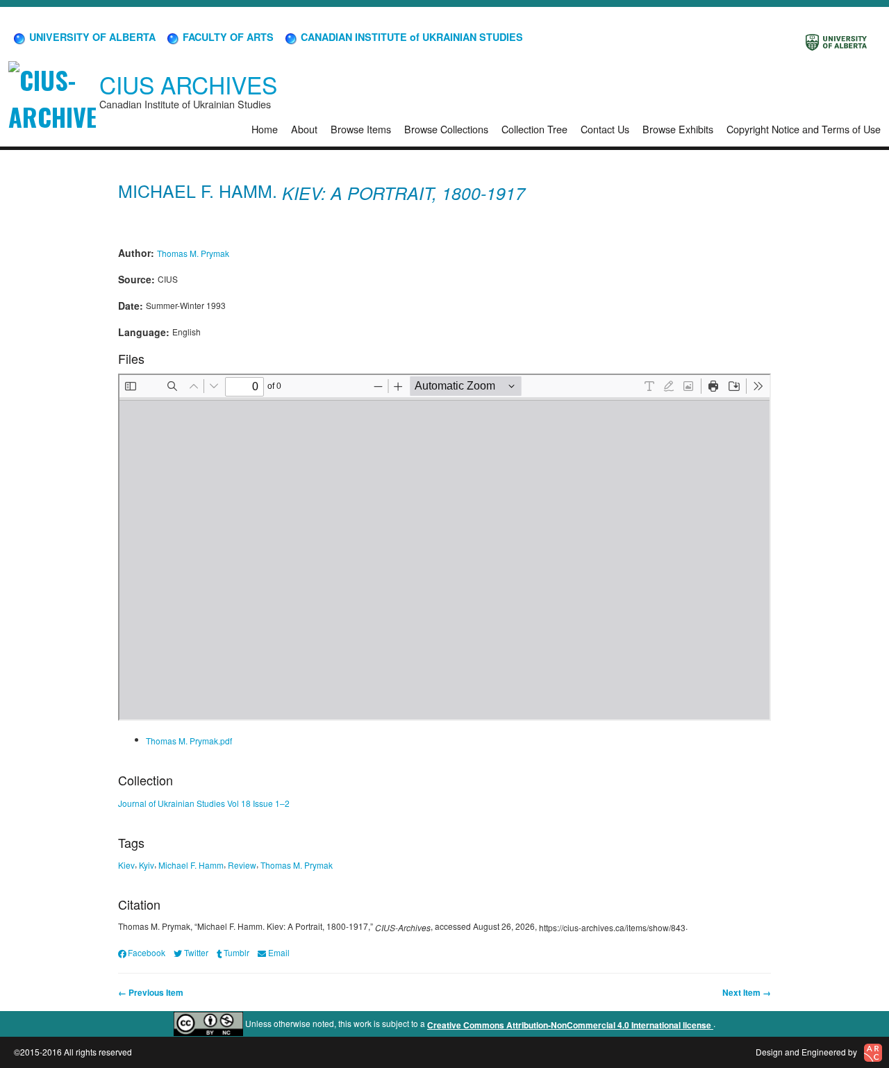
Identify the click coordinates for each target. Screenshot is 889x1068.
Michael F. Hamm (191, 865)
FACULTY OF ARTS (227, 37)
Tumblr (236, 952)
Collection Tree (534, 129)
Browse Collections (446, 129)
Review (242, 865)
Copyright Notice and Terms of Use (803, 129)
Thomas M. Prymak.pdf (189, 740)
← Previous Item (150, 992)
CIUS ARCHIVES (188, 84)
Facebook (146, 952)
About (304, 129)
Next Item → (746, 992)
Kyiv (146, 865)
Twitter (196, 952)
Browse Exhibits (677, 129)
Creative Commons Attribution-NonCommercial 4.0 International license (570, 1025)
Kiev (126, 865)
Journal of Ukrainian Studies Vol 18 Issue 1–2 (204, 803)
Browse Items (361, 129)
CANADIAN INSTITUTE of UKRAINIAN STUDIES (410, 37)
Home (264, 129)
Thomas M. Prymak (193, 252)
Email (278, 952)
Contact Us (605, 129)
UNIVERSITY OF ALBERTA (91, 37)
